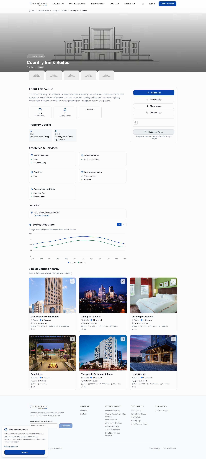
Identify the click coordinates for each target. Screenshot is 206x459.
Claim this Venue (155, 132)
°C (124, 225)
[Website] (135, 122)
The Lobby (114, 4)
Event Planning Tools (139, 424)
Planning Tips (136, 421)
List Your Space (162, 411)
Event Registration (112, 411)
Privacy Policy (154, 448)
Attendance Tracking (113, 423)
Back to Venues (37, 56)
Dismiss (25, 452)
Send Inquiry (155, 99)
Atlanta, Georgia (41, 215)
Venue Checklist (97, 4)
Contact (83, 414)
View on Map (156, 113)
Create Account (167, 4)
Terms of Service (169, 448)
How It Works (129, 4)
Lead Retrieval (111, 420)
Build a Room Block (77, 4)
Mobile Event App (112, 426)
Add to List (156, 93)
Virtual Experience (112, 430)
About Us (83, 411)
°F (119, 225)
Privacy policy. (10, 447)
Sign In (152, 4)
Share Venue (156, 106)
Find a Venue (58, 4)
